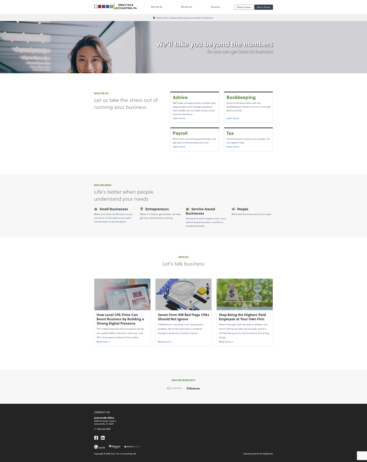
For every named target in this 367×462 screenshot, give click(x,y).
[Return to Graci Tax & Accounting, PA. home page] (115, 7)
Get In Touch (264, 7)
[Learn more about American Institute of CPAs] (99, 447)
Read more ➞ (122, 341)
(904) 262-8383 (103, 428)
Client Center (244, 7)
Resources (215, 6)
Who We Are (186, 6)
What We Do (156, 6)
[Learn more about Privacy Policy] (132, 447)
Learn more (186, 118)
